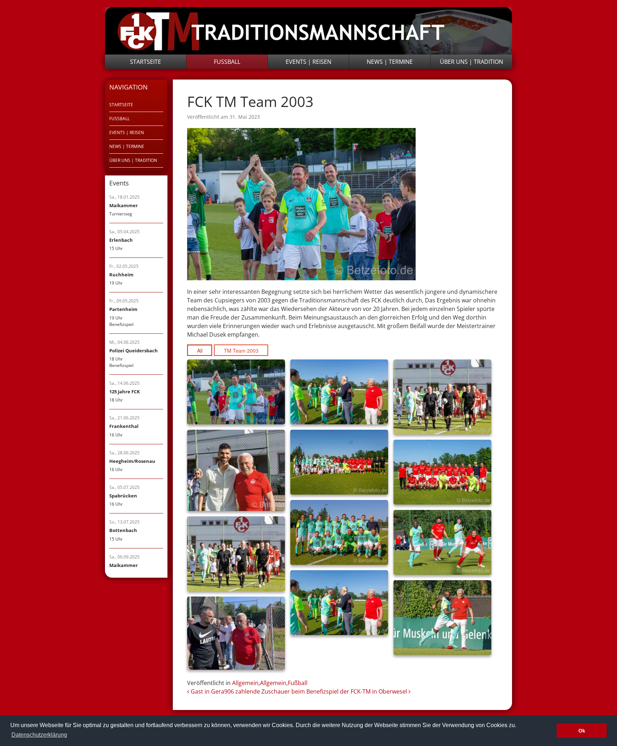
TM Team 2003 (241, 350)
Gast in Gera (206, 691)
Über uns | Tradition (471, 62)
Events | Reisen (308, 62)
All (199, 350)
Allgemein (245, 683)
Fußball (227, 62)
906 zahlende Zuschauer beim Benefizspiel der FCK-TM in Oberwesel (316, 691)
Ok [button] (581, 731)
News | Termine (390, 62)
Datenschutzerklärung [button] (39, 735)
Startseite (145, 62)
